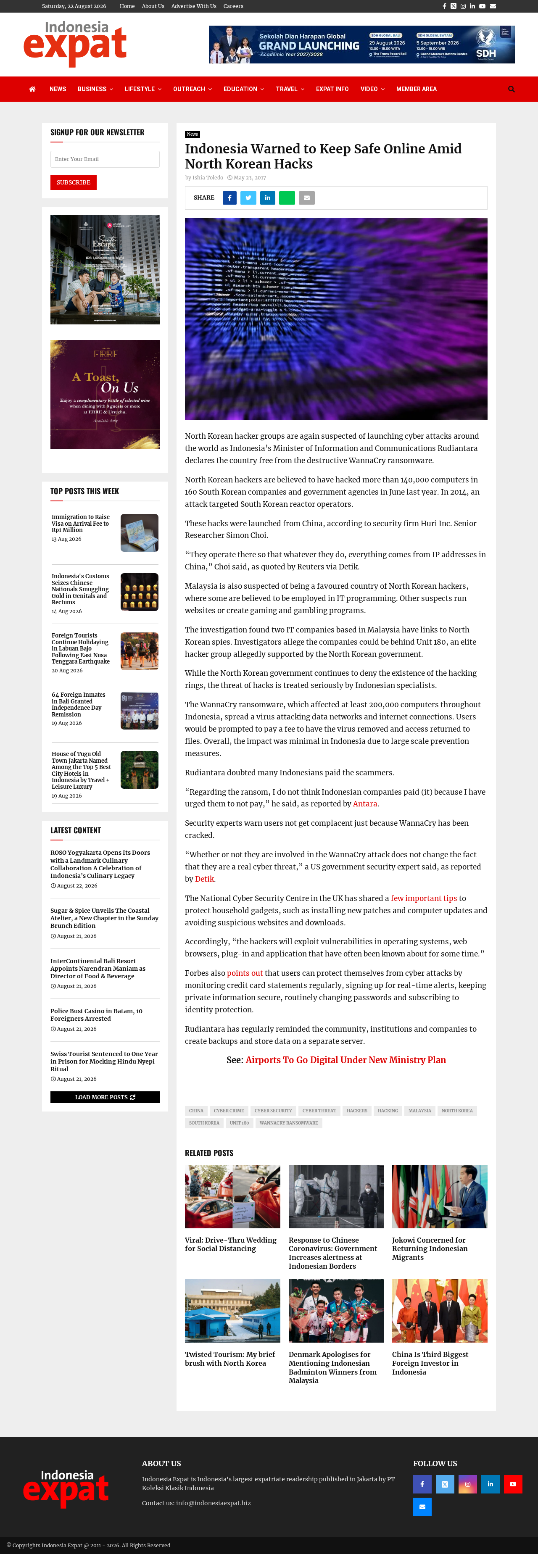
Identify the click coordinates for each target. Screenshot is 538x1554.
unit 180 (239, 1123)
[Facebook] (422, 1484)
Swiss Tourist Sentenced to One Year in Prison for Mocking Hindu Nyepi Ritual (104, 1061)
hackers (357, 1111)
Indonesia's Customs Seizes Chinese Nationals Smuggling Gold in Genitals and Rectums (80, 589)
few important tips (424, 898)
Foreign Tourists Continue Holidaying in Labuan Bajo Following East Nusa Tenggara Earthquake (81, 648)
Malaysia (420, 1111)
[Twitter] (445, 1484)
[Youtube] (513, 1484)
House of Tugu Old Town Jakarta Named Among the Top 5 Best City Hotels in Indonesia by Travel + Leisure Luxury (81, 770)
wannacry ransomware (289, 1123)
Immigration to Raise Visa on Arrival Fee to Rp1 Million (81, 524)
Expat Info (332, 89)
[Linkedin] (490, 1484)
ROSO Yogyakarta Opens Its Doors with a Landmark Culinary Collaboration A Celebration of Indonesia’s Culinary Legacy (100, 864)
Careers (233, 6)
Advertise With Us (193, 6)
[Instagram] (468, 1484)
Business (92, 89)
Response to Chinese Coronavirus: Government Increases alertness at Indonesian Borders (333, 1253)
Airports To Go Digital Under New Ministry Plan (346, 1060)
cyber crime (229, 1111)
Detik (204, 879)
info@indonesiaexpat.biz (213, 1503)
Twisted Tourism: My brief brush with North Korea (230, 1358)
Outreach (189, 89)
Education (240, 89)
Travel (287, 89)
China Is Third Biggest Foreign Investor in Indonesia (430, 1363)
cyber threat (319, 1111)
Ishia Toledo (208, 177)
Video (369, 89)
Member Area (416, 89)
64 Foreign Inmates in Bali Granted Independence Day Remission (78, 705)
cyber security (273, 1111)
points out (245, 973)
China (196, 1111)
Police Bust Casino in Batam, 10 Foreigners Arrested (96, 1014)
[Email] (422, 1507)
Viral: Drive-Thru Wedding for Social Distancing (231, 1244)
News (58, 89)
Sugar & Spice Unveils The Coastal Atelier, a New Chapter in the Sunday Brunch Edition (104, 918)
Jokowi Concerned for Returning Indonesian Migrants (430, 1249)
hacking (388, 1111)
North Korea (457, 1111)
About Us (153, 6)
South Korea (204, 1123)
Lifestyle (140, 89)
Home (127, 6)
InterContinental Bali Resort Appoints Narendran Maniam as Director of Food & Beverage (97, 968)
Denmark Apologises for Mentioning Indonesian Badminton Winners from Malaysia (333, 1367)
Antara (365, 804)
